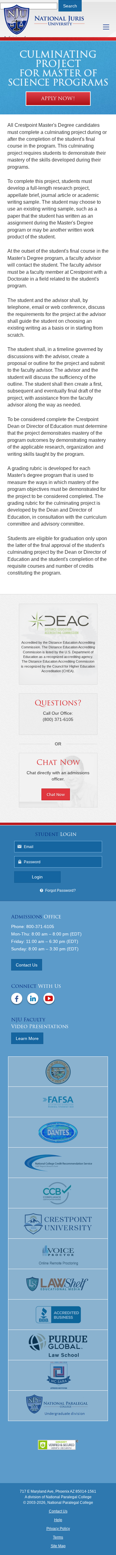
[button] (58, 795)
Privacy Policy (58, 1528)
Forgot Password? (60, 890)
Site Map (58, 1546)
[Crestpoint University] (58, 1223)
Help (58, 1520)
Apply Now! (58, 98)
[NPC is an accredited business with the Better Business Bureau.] (58, 1315)
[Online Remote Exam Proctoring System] (58, 1254)
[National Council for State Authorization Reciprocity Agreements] (58, 1375)
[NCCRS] (58, 1163)
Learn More (27, 1038)
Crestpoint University (52, 19)
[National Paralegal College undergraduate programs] (58, 1406)
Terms (58, 1537)
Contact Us (26, 964)
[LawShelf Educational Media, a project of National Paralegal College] (58, 1284)
